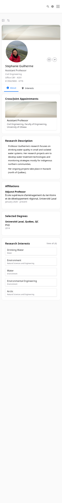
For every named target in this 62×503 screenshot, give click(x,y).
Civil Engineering (13, 74)
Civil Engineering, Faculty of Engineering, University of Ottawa (27, 125)
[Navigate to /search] (47, 6)
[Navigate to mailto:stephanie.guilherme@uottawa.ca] (49, 59)
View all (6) (52, 243)
